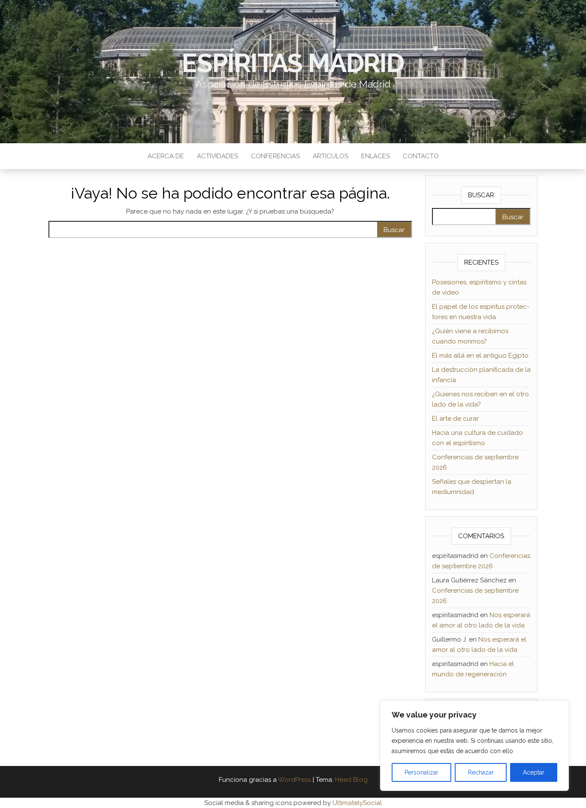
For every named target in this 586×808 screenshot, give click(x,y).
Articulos (330, 156)
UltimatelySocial (357, 803)
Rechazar (481, 772)
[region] (474, 746)
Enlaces (375, 156)
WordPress (294, 780)
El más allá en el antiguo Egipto (480, 355)
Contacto (421, 156)
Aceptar (533, 772)
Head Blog (351, 780)
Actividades (217, 156)
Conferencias (275, 156)
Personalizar (421, 772)
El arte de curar (455, 418)
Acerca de (166, 156)
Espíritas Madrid (293, 63)
